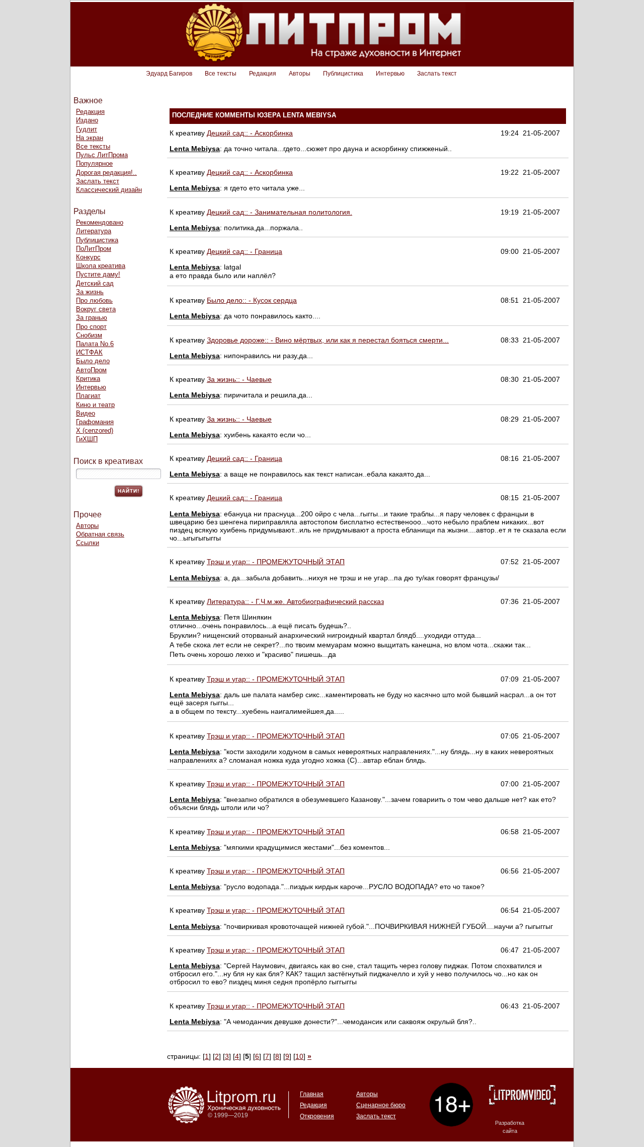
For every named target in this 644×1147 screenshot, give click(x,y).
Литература (93, 231)
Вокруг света (96, 309)
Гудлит (86, 129)
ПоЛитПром (93, 248)
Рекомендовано (99, 222)
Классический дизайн (109, 189)
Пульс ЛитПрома (102, 155)
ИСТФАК (89, 352)
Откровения (317, 1116)
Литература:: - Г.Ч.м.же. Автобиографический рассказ (295, 601)
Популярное (94, 163)
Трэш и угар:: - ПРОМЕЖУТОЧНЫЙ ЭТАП (276, 562)
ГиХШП (87, 439)
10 (299, 1056)
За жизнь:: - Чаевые (239, 379)
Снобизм (89, 335)
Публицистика (343, 73)
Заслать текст (437, 73)
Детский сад (95, 283)
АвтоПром (91, 370)
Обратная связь (100, 534)
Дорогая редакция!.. (106, 172)
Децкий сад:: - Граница (244, 251)
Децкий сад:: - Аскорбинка (250, 133)
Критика (88, 378)
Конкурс (88, 257)
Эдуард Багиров (169, 73)
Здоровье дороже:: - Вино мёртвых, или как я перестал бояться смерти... (328, 340)
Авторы (299, 73)
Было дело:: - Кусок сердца (252, 300)
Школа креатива (100, 265)
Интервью (390, 73)
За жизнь (90, 292)
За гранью (91, 317)
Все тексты (220, 73)
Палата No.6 (95, 344)
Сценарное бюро (381, 1105)
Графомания (95, 422)
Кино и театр (95, 405)
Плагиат (88, 395)
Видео (85, 413)
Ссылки (87, 543)
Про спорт (91, 326)
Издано (87, 120)
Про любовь (94, 300)
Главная (312, 1094)
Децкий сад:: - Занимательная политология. (279, 212)
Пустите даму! (98, 274)
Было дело (93, 361)
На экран (89, 138)
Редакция (262, 73)
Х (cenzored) (94, 430)
